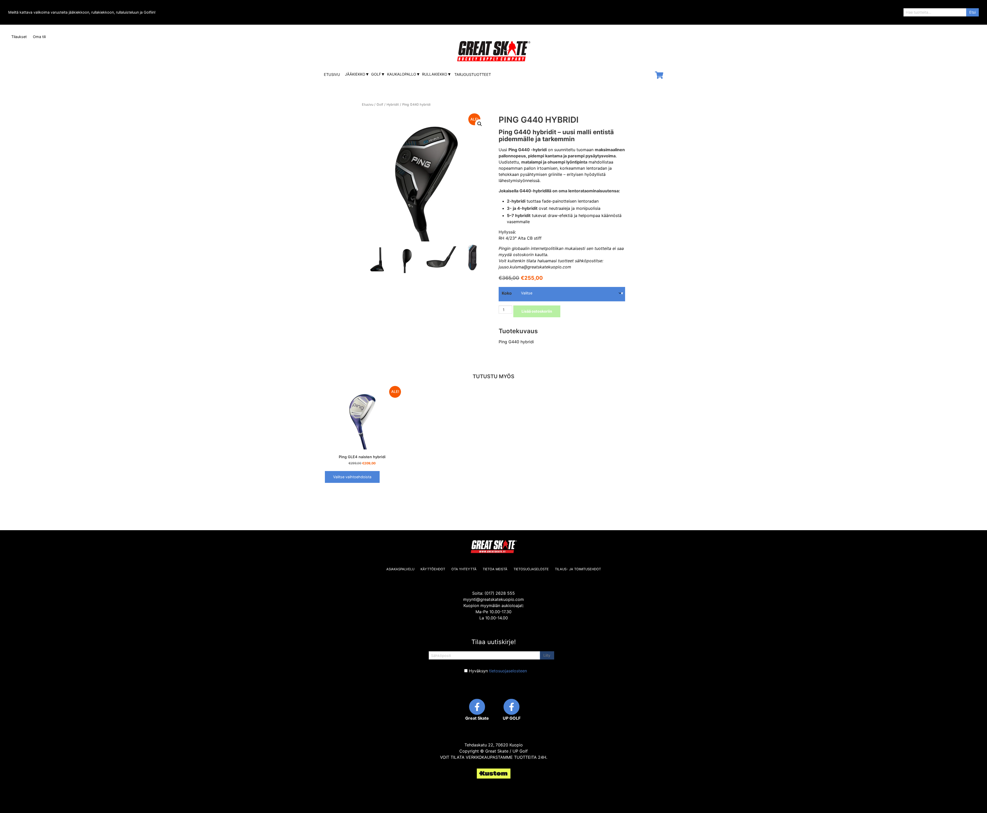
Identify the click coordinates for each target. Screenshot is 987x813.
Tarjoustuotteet (472, 74)
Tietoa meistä (495, 569)
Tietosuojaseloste (531, 569)
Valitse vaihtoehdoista (352, 477)
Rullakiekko (434, 74)
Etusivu (332, 74)
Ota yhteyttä (464, 569)
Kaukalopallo (401, 74)
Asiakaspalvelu (400, 569)
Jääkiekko (355, 74)
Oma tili (39, 36)
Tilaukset (19, 36)
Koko (507, 293)
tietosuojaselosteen (508, 670)
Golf (376, 74)
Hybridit (393, 104)
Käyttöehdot (433, 569)
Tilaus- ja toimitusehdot (578, 569)
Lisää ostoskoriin (537, 311)
